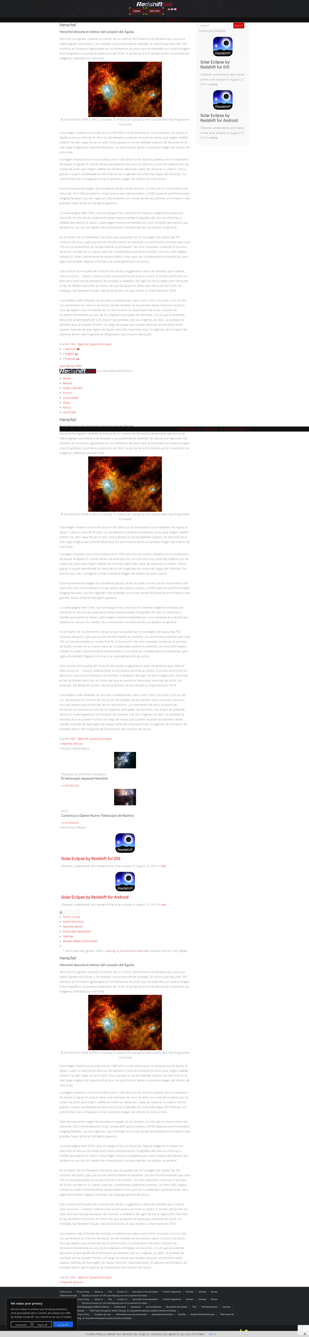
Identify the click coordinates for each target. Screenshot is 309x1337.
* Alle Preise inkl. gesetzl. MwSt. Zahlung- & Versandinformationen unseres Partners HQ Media (132, 1311)
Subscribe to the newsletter (145, 1292)
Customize (21, 1324)
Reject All (42, 1324)
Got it (212, 1334)
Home (136, 11)
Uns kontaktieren (153, 1307)
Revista (67, 383)
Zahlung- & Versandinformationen (127, 951)
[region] (41, 1314)
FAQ (110, 1292)
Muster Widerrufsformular (202, 1314)
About (67, 407)
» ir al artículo (70, 785)
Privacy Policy (83, 1292)
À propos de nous (102, 1314)
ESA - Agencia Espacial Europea (90, 344)
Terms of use (71, 917)
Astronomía (151, 20)
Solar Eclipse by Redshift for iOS (90, 858)
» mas (162, 866)
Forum (67, 393)
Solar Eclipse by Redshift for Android (95, 897)
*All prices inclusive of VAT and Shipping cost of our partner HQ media (114, 1296)
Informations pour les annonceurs (131, 1314)
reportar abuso (73, 926)
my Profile (69, 412)
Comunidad (70, 398)
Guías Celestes (72, 388)
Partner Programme (172, 1292)
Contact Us (122, 1292)
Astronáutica (128, 20)
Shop (66, 403)
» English (69, 354)
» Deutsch (70, 349)
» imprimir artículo (71, 744)
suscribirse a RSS (71, 366)
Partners (189, 1292)
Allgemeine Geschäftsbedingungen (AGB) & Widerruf (84, 1307)
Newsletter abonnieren (176, 1307)
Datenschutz (120, 1307)
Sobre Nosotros (73, 921)
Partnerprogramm (209, 1307)
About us (98, 1292)
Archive (155, 11)
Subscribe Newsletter (77, 931)
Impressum (136, 1307)
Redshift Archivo (176, 20)
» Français (69, 359)
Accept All (63, 1324)
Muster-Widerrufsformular (80, 941)
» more (212, 84)
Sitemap (68, 936)
